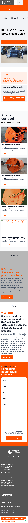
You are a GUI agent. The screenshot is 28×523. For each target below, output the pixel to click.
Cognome (5, 398)
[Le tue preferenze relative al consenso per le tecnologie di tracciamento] (25, 520)
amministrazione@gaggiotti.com (7, 485)
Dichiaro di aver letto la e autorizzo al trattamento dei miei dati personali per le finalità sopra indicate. (14, 432)
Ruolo (4, 404)
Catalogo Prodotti (10, 7)
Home (2, 7)
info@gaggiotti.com (5, 470)
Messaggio (5, 421)
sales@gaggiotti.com (5, 469)
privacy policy (19, 431)
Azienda (5, 380)
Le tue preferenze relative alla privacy (13, 518)
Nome (4, 392)
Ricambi (19, 7)
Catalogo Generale (15, 97)
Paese (4, 386)
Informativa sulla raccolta (8, 521)
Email (4, 410)
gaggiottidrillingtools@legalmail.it (9, 486)
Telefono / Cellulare (7, 416)
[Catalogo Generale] (5, 98)
